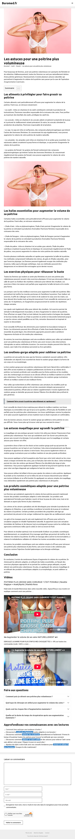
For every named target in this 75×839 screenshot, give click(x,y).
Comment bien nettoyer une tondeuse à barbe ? (24, 729)
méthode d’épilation (25, 732)
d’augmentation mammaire (14, 82)
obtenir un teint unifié (31, 739)
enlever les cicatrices (31, 734)
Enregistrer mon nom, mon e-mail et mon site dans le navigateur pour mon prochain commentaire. (37, 806)
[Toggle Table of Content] (17, 88)
